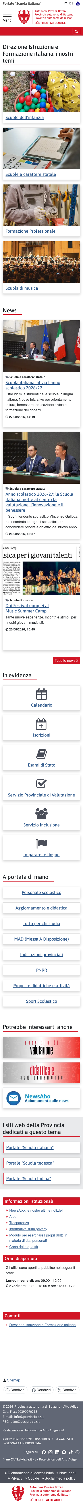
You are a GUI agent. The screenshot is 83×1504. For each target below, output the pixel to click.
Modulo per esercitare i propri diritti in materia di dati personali (38, 1238)
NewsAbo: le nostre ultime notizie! (36, 1210)
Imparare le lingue (41, 854)
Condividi (17, 1389)
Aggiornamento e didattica (41, 907)
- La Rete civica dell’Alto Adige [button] (41, 1459)
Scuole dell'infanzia (25, 117)
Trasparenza (19, 1222)
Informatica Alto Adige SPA (44, 1430)
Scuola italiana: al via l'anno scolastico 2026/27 (33, 385)
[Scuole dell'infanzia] (41, 90)
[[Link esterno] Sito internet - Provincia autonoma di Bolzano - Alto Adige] (46, 17)
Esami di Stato (41, 764)
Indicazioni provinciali (41, 954)
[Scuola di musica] (41, 261)
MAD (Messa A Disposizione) (41, 938)
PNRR (41, 970)
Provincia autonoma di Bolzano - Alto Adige (46, 1406)
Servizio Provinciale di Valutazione (41, 794)
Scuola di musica (22, 288)
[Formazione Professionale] (41, 204)
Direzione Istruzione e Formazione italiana (42, 1324)
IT (65, 3)
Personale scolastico (41, 892)
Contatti (65, 1439)
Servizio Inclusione (41, 824)
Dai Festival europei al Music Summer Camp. (27, 608)
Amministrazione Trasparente (29, 1439)
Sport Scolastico (41, 1001)
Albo (13, 1216)
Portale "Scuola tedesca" (30, 1162)
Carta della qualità (23, 1246)
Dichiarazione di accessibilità (30, 1472)
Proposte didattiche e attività (41, 985)
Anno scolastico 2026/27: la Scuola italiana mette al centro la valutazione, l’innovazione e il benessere (39, 502)
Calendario (41, 704)
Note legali (67, 1472)
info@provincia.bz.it (29, 1417)
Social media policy (59, 1478)
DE (71, 3)
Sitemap (13, 1380)
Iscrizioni (41, 734)
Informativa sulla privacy (28, 1228)
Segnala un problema (23, 1443)
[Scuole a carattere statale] (41, 147)
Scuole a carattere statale (31, 174)
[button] (43, 1452)
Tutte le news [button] (65, 660)
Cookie (33, 1478)
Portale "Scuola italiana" (30, 1147)
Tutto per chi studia (41, 923)
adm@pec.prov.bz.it (25, 1421)
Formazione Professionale (31, 231)
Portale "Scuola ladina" (28, 1178)
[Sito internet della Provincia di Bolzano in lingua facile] (77, 3)
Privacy (16, 1478)
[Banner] (41, 1047)
